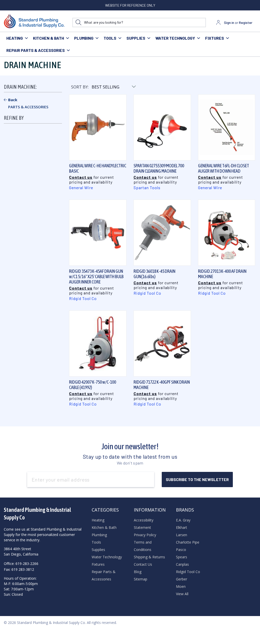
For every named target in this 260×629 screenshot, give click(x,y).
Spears (181, 557)
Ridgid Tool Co (188, 571)
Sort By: (80, 87)
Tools (110, 38)
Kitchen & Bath (48, 38)
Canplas (182, 564)
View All (182, 593)
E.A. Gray (183, 520)
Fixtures (214, 38)
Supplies (135, 38)
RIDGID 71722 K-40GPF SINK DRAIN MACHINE (162, 384)
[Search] (78, 22)
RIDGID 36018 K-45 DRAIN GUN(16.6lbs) (154, 273)
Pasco (181, 549)
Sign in (229, 22)
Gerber (181, 579)
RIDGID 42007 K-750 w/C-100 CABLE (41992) (92, 384)
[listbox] (113, 87)
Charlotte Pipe (187, 542)
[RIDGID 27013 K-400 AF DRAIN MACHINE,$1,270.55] (226, 233)
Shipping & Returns (149, 557)
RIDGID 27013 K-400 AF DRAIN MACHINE (222, 273)
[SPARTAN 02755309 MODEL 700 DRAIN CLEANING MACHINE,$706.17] (162, 127)
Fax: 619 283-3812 (19, 569)
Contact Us (143, 564)
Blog (137, 571)
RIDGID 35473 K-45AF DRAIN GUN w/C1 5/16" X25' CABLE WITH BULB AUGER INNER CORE (96, 276)
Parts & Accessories (28, 106)
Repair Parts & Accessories (35, 50)
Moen (181, 586)
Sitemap (140, 579)
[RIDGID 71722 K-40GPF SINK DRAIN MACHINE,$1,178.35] (162, 343)
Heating (14, 38)
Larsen (181, 534)
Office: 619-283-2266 (21, 563)
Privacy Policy (145, 534)
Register (245, 22)
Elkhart (181, 527)
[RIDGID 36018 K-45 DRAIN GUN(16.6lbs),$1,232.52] (162, 233)
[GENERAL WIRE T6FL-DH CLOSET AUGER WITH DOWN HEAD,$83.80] (226, 127)
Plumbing (83, 38)
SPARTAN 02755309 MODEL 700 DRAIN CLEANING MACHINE (159, 168)
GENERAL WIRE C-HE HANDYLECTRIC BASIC (97, 168)
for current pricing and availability (91, 179)
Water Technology (175, 38)
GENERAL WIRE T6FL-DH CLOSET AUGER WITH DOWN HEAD (223, 168)
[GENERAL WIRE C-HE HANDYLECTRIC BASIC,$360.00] (97, 127)
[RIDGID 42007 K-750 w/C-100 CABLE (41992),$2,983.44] (97, 343)
